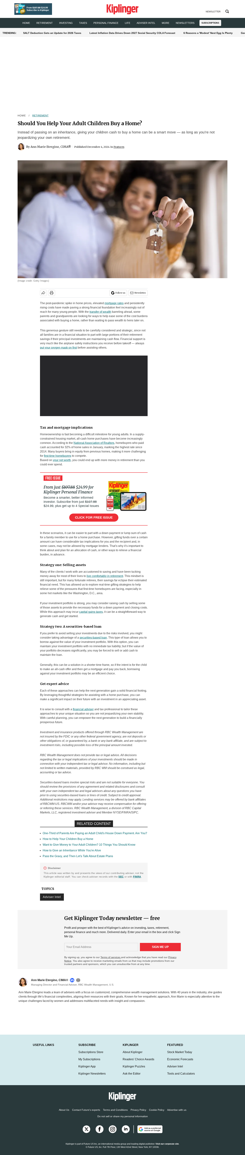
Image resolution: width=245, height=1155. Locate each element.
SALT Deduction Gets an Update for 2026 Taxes (52, 33)
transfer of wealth (100, 311)
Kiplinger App (87, 1070)
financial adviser (83, 709)
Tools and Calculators (181, 1077)
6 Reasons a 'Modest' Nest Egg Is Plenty (208, 33)
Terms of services (110, 957)
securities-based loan (93, 637)
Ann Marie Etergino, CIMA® (50, 146)
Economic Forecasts (180, 1062)
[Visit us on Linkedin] (126, 1133)
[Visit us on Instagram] (113, 1133)
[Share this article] (43, 293)
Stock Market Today (179, 1055)
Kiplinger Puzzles (134, 1070)
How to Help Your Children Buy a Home (68, 838)
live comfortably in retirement (105, 576)
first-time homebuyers (57, 455)
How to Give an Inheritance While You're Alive (72, 850)
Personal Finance (105, 22)
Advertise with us (176, 1113)
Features (119, 146)
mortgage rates (114, 303)
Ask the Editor (131, 1077)
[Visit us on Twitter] (86, 1133)
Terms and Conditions (115, 1113)
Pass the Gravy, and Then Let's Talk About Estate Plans (78, 856)
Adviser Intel (146, 22)
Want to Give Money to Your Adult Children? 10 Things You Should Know (89, 844)
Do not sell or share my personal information (122, 1119)
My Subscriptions (89, 1062)
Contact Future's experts (86, 1113)
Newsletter (140, 292)
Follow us (120, 292)
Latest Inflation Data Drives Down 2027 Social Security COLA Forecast (132, 33)
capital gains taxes (91, 611)
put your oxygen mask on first (58, 347)
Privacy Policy (138, 1113)
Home (22, 115)
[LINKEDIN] (73, 980)
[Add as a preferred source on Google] (147, 1133)
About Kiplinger (132, 1055)
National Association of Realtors (94, 442)
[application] (94, 386)
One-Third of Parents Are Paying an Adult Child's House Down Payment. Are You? (95, 833)
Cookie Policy (156, 1113)
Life (127, 22)
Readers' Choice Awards (138, 1062)
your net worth (62, 460)
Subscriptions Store (90, 1055)
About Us (64, 1113)
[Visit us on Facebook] (99, 1133)
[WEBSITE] (79, 980)
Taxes (83, 22)
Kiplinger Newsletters (92, 1077)
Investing (66, 22)
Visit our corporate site (167, 1147)
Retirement (44, 22)
